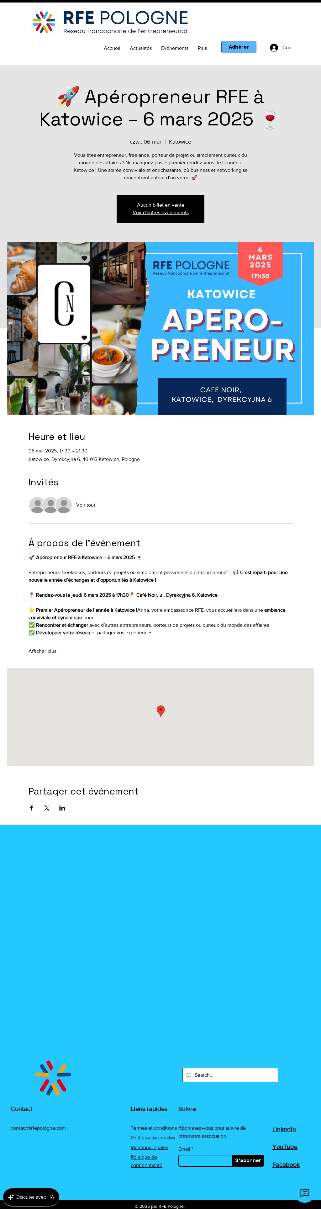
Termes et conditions (154, 1128)
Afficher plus (42, 651)
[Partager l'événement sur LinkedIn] (62, 807)
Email (184, 1149)
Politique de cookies (153, 1137)
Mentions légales (149, 1147)
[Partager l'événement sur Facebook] (31, 807)
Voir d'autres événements (161, 212)
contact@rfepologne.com (38, 1128)
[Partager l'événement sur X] (47, 807)
